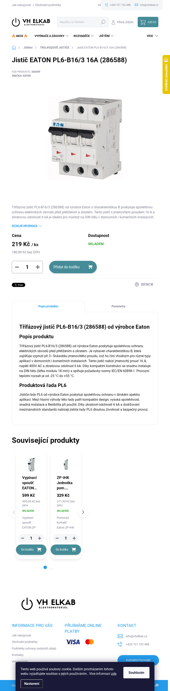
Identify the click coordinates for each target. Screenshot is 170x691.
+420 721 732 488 (137, 644)
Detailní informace (25, 225)
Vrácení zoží (19, 661)
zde (113, 674)
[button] (39, 538)
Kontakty (18, 655)
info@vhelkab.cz (136, 636)
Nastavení (31, 684)
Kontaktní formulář (138, 660)
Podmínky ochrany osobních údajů (34, 648)
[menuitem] (21, 36)
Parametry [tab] (118, 306)
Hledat (103, 22)
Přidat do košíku (66, 267)
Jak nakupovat (21, 5)
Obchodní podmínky (48, 5)
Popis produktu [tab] (48, 306)
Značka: (21, 75)
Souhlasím (136, 673)
